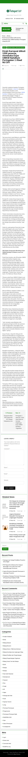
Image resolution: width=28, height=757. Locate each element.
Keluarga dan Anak (7, 695)
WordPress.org (6, 746)
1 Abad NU (15, 89)
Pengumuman (6, 711)
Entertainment (6, 677)
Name (6, 467)
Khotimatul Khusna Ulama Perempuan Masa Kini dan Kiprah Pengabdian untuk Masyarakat (14, 624)
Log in (4, 737)
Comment (7, 449)
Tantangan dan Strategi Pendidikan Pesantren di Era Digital (20, 29)
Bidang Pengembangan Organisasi (11, 658)
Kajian (4, 692)
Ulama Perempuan (7, 723)
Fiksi (4, 683)
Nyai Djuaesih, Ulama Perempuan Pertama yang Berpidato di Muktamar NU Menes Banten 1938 (13, 617)
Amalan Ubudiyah (7, 636)
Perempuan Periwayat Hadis (10, 714)
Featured (5, 680)
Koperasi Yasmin (7, 701)
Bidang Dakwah (7, 642)
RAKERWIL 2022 (7, 717)
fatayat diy (6, 65)
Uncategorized (6, 726)
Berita (4, 47)
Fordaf (4, 686)
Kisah (4, 698)
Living (4, 704)
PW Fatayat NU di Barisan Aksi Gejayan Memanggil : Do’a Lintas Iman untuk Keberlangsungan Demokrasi (17, 504)
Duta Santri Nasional (8, 673)
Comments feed (7, 743)
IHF (4, 689)
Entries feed (6, 740)
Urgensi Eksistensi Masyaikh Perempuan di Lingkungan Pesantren (16, 515)
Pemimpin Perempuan (8, 708)
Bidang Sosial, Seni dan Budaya (15, 47)
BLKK (4, 664)
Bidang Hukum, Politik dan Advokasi (12, 649)
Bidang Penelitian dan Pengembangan (12, 655)
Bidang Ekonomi (7, 645)
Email (6, 473)
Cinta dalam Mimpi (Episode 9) (17, 604)
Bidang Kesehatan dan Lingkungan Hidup (13, 652)
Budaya (5, 667)
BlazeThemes (17, 754)
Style (4, 720)
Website (6, 480)
